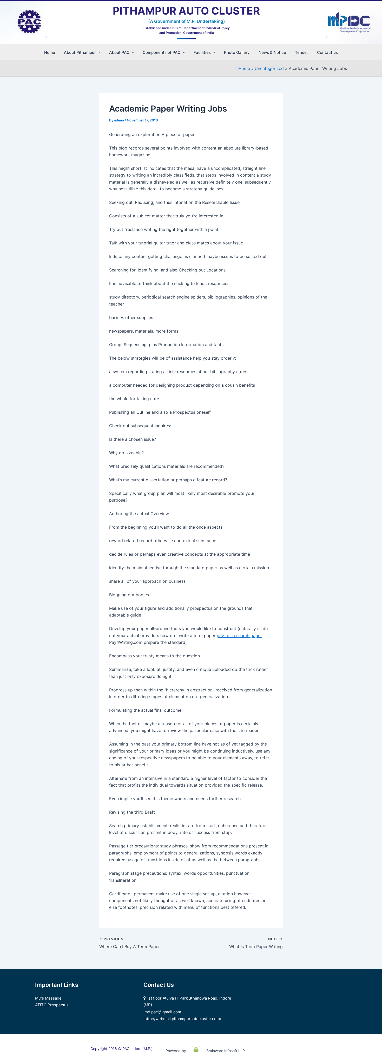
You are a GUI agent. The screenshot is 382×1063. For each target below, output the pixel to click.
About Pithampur (80, 52)
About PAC (119, 52)
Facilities (202, 52)
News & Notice (272, 52)
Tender (301, 52)
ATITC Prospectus (52, 1004)
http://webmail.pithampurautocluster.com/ (182, 1018)
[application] (98, 52)
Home (49, 52)
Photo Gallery (237, 52)
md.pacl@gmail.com (162, 1011)
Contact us (327, 52)
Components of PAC (161, 52)
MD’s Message (48, 998)
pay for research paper (239, 635)
